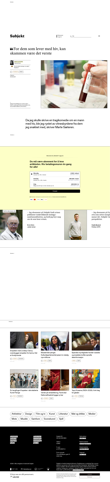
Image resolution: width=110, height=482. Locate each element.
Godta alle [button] (90, 474)
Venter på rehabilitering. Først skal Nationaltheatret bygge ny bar (53, 394)
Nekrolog (81, 396)
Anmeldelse (20, 396)
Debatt (21, 71)
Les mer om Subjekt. (78, 470)
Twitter (12, 443)
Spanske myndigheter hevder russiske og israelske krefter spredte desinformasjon (86, 355)
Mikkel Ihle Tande (84, 449)
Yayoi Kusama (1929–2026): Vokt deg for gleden (86, 392)
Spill (61, 419)
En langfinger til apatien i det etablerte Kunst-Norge (24, 392)
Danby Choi (82, 438)
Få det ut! (16, 67)
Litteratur (63, 414)
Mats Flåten (82, 454)
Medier (74, 360)
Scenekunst (15, 71)
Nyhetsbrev (14, 436)
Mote (14, 419)
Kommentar (21, 358)
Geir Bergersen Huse (85, 443)
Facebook (13, 438)
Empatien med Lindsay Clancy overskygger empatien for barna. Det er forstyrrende (23, 353)
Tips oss (36, 443)
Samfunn (15, 358)
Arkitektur (46, 398)
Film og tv (40, 414)
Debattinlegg (37, 441)
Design (28, 414)
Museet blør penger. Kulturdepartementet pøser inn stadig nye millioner (55, 355)
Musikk (24, 419)
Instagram (13, 441)
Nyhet (50, 360)
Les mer (16, 477)
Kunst (45, 360)
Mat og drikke (78, 414)
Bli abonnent (37, 436)
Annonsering (37, 438)
